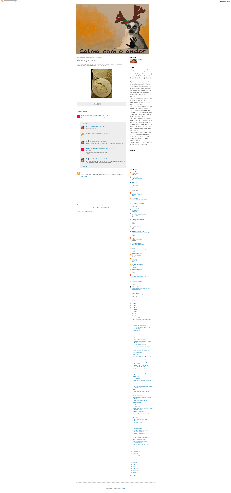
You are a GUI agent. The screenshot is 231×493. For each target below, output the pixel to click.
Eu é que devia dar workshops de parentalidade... (141, 362)
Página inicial (102, 204)
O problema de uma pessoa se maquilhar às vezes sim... (140, 366)
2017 (133, 309)
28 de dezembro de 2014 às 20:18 (101, 115)
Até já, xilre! (135, 417)
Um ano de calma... (137, 335)
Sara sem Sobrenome (86, 115)
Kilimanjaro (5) (135, 210)
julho (134, 460)
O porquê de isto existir (137, 194)
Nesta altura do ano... (138, 422)
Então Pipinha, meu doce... (139, 439)
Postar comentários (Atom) (87, 211)
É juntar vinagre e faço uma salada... (140, 204)
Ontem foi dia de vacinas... (139, 411)
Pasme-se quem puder (137, 275)
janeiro (135, 472)
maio (134, 464)
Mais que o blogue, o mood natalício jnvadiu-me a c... (141, 414)
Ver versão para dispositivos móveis (101, 207)
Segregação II (135, 189)
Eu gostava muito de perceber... (140, 332)
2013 (133, 475)
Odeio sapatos (135, 282)
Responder (84, 120)
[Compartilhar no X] (96, 104)
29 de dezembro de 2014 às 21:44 (95, 172)
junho (134, 462)
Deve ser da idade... (137, 352)
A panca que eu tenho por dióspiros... (142, 444)
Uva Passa (88, 133)
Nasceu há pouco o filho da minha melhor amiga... (141, 392)
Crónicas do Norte (137, 371)
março (134, 468)
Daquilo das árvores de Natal (140, 400)
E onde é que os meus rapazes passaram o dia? (140, 427)
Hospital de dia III (135, 173)
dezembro (135, 317)
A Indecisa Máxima (137, 281)
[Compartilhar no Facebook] (98, 104)
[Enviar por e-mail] (93, 104)
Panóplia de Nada (136, 226)
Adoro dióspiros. (137, 447)
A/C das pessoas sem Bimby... (140, 360)
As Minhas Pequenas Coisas (139, 214)
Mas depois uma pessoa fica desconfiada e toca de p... (140, 434)
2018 (133, 307)
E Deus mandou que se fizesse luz (139, 294)
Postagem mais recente (83, 204)
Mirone (133, 248)
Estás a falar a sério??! (138, 203)
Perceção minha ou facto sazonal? (139, 199)
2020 (133, 303)
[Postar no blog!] (94, 104)
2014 (133, 316)
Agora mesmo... (136, 376)
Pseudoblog (135, 198)
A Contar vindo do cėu (137, 264)
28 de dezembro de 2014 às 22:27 (98, 141)
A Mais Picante (136, 293)
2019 (133, 305)
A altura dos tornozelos (137, 178)
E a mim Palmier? (137, 384)
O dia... (134, 449)
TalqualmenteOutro (137, 269)
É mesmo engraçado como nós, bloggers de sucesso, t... (140, 431)
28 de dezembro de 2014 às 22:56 (105, 148)
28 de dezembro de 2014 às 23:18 (98, 159)
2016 (133, 311)
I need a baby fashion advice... (140, 368)
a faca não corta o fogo (138, 219)
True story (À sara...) (137, 402)
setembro (135, 455)
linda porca (135, 182)
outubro (135, 453)
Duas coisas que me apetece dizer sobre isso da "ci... (141, 442)
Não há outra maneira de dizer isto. (141, 350)
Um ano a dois (135, 215)
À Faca (133, 227)
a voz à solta (135, 177)
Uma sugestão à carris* (137, 239)
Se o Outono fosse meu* (137, 271)
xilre (133, 187)
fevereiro (135, 470)
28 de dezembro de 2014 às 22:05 (98, 126)
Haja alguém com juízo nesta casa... (141, 424)
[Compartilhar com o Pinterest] (100, 104)
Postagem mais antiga (120, 204)
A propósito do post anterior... (140, 344)
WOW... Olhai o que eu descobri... (141, 437)
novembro (135, 451)
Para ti (134, 389)
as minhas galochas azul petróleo (140, 193)
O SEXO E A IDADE (137, 253)
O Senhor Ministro (136, 287)
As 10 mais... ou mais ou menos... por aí (140, 265)
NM (86, 126)
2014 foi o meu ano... (138, 323)
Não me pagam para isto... (139, 339)
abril (134, 466)
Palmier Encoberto (136, 243)
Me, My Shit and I (136, 238)
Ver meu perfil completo (144, 62)
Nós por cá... (136, 354)
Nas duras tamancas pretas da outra (140, 183)
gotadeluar (84, 172)
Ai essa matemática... (138, 395)
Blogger (123, 488)
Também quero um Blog (138, 231)
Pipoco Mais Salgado (137, 209)
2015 (133, 314)
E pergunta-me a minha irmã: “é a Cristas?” (141, 249)
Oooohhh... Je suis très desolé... (140, 325)
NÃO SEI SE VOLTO (136, 260)
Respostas (85, 123)
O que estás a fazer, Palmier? (138, 244)
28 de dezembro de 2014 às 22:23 (100, 133)
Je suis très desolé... (138, 378)
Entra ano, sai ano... (136, 255)
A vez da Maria (135, 171)
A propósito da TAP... (138, 330)
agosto (134, 458)
